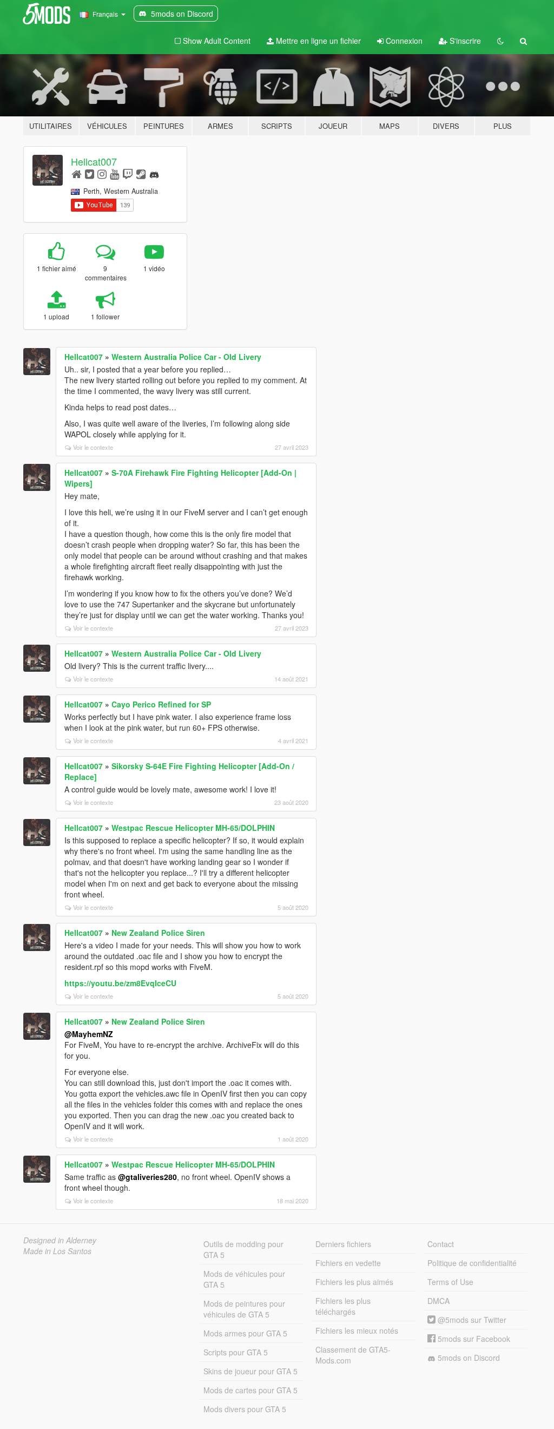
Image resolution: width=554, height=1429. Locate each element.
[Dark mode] (500, 40)
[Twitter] (89, 173)
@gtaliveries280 (147, 1176)
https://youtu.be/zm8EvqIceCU (120, 983)
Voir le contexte (93, 447)
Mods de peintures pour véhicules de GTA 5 (244, 1309)
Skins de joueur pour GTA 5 (250, 1371)
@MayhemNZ (88, 1033)
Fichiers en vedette (348, 1262)
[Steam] (141, 173)
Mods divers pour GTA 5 (244, 1409)
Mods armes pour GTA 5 (245, 1333)
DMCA (438, 1300)
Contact (440, 1243)
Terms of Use (450, 1281)
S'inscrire (464, 40)
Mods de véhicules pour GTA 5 (244, 1279)
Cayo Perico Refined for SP (161, 704)
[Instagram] (102, 173)
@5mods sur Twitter (471, 1319)
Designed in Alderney (59, 1240)
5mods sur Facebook (473, 1338)
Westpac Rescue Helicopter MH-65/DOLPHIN (193, 827)
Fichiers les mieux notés (356, 1330)
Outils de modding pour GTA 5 (243, 1249)
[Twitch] (128, 173)
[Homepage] (76, 173)
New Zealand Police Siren (158, 932)
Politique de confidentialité (472, 1262)
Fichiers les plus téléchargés (343, 1306)
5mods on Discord (468, 1357)
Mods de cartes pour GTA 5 (250, 1390)
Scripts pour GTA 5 (235, 1352)
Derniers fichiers (343, 1243)
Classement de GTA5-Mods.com (353, 1355)
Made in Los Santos (57, 1251)
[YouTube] (114, 173)
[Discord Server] (154, 173)
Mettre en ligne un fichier (317, 40)
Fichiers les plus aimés (354, 1281)
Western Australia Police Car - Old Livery (186, 356)
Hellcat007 (94, 161)
